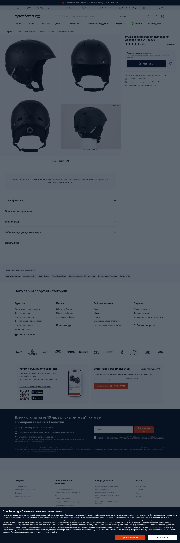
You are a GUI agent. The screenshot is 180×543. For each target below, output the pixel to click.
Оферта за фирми (62, 498)
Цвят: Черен (43, 276)
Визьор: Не (125, 276)
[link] (148, 16)
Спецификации (14, 200)
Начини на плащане (23, 496)
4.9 (141, 44)
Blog (138, 493)
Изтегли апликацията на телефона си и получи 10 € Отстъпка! (92, 2)
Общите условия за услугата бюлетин (31, 441)
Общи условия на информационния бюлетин (106, 490)
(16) (144, 44)
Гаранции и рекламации (65, 505)
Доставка (18, 493)
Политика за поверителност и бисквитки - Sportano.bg (34, 532)
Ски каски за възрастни (65, 32)
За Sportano (141, 486)
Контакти (149, 8)
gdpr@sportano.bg (138, 529)
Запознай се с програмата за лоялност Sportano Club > (116, 379)
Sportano (10, 32)
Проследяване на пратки (25, 489)
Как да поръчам (21, 486)
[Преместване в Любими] (170, 63)
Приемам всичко (130, 537)
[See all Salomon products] (171, 44)
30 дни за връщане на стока (50, 8)
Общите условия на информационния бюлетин (150, 439)
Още (164, 75)
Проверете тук (150, 85)
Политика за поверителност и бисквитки (44, 451)
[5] (132, 44)
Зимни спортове (30, 32)
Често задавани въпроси (65, 489)
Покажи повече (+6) (60, 161)
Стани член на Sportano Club (111, 385)
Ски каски (51, 32)
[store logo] (27, 16)
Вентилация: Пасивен (107, 276)
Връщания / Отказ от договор (67, 502)
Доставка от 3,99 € (24, 8)
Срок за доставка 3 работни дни (80, 8)
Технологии (12, 221)
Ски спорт (41, 32)
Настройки (162, 537)
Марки (119, 24)
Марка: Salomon (13, 276)
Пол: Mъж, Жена (59, 276)
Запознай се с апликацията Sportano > (35, 386)
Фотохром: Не (29, 276)
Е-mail (99, 429)
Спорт (19, 32)
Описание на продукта (18, 211)
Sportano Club (107, 8)
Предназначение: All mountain (82, 276)
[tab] (60, 200)
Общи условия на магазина (106, 486)
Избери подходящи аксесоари (23, 232)
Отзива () (12, 243)
